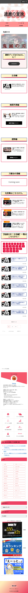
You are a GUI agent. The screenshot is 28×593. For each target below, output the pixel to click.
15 (23, 246)
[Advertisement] (14, 352)
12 (13, 246)
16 (4, 248)
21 (20, 248)
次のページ (14, 322)
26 (17, 251)
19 (14, 248)
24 (10, 251)
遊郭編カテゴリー (14, 157)
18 (10, 248)
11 (10, 246)
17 (7, 248)
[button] (26, 368)
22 (4, 251)
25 (14, 251)
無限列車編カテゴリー (14, 123)
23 (7, 251)
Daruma (14, 383)
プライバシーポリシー (14, 588)
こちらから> (14, 64)
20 (17, 248)
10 (7, 246)
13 (16, 246)
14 (20, 246)
